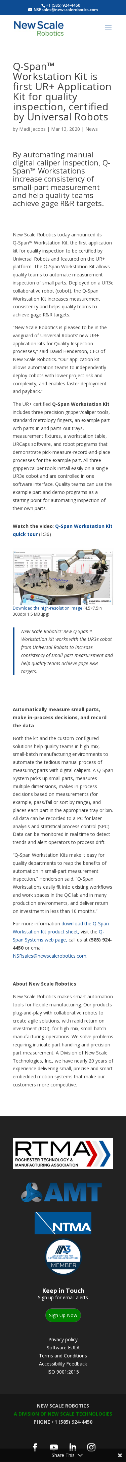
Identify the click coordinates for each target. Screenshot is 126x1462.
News (91, 129)
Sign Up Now (63, 1315)
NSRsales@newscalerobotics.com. (50, 956)
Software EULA (63, 1347)
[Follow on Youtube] (54, 1447)
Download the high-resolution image (47, 608)
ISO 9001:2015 (63, 1372)
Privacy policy (63, 1339)
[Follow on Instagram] (91, 1447)
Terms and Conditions (63, 1355)
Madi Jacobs (32, 129)
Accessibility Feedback (63, 1363)
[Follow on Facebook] (35, 1447)
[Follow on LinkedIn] (73, 1447)
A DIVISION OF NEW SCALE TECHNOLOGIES (63, 1414)
